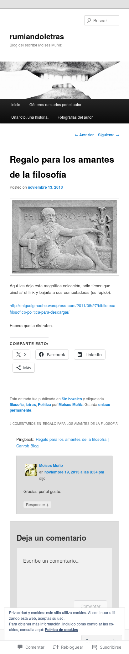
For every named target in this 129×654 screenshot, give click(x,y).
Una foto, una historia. (30, 117)
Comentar (90, 606)
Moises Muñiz (71, 404)
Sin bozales (72, 399)
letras (31, 404)
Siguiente (108, 135)
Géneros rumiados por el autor (55, 104)
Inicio (15, 104)
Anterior (84, 135)
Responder (37, 504)
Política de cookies (61, 629)
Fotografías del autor (75, 117)
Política (44, 404)
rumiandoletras (37, 36)
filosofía (17, 404)
